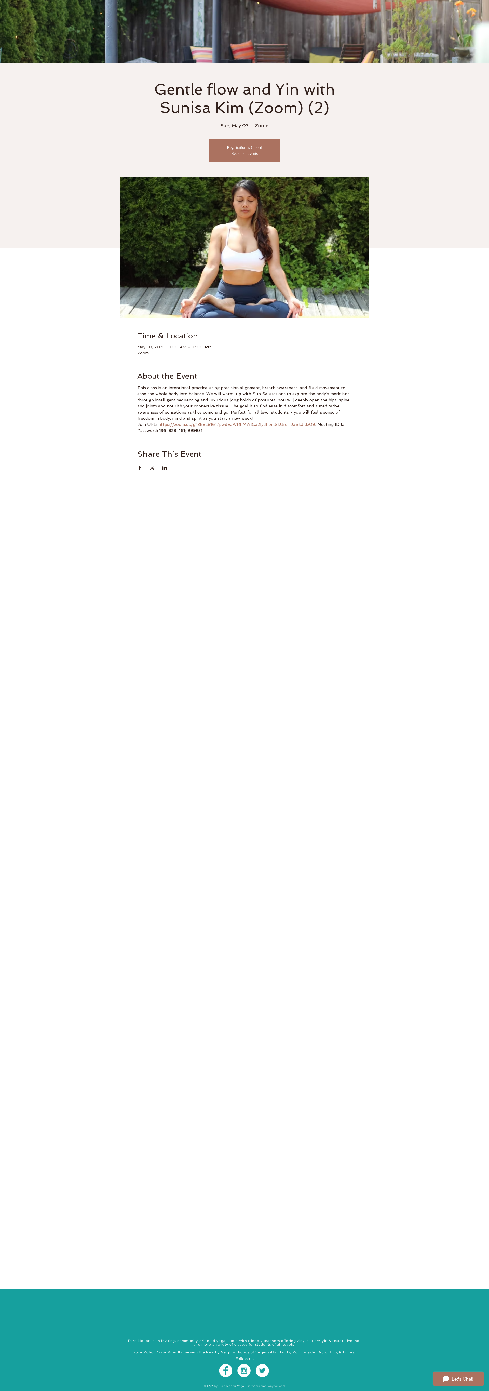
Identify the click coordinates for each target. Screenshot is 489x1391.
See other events (245, 153)
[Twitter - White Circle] (262, 1370)
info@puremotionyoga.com (266, 1386)
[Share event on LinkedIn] (164, 468)
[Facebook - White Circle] (225, 1370)
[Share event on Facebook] (139, 468)
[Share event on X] (152, 468)
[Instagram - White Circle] (244, 1370)
